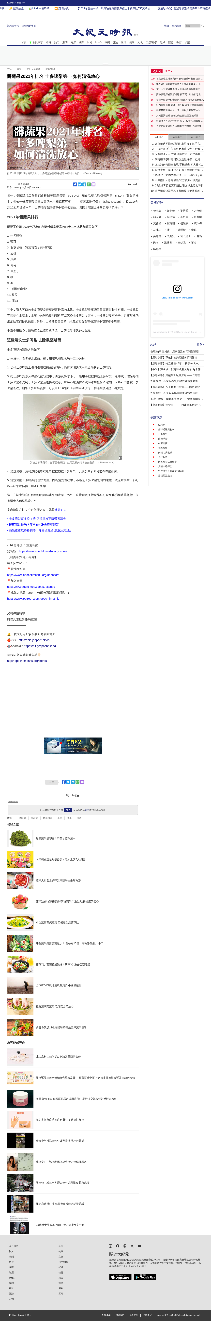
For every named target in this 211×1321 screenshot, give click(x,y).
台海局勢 (162, 434)
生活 (123, 42)
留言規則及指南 (13, 801)
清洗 (79, 818)
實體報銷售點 (29, 25)
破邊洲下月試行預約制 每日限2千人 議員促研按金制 (179, 120)
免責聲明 (133, 1315)
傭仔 (169, 229)
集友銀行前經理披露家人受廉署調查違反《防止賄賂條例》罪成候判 (179, 84)
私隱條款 (147, 1315)
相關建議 (106, 1315)
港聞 (65, 42)
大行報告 (162, 457)
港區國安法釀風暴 (167, 461)
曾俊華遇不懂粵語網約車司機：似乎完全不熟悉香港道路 (178, 144)
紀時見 (161, 425)
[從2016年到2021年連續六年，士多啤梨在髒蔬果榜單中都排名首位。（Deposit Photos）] (73, 126)
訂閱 (87, 810)
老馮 (199, 236)
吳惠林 (157, 236)
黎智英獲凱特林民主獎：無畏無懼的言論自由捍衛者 (179, 110)
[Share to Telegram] (84, 184)
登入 (68, 810)
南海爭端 (162, 438)
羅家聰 (198, 217)
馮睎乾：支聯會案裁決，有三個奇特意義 (178, 175)
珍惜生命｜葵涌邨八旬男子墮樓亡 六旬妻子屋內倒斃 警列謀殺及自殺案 (179, 170)
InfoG (98, 42)
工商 (61, 1293)
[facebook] (117, 1245)
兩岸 (73, 42)
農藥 (59, 818)
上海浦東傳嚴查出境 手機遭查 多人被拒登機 (179, 165)
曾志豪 (157, 210)
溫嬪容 (168, 242)
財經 (89, 42)
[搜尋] (202, 25)
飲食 (19, 69)
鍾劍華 (171, 210)
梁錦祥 (171, 217)
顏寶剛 (171, 223)
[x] (132, 1245)
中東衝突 (162, 443)
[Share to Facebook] (75, 184)
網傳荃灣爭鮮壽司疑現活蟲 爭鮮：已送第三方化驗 (179, 159)
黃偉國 (157, 223)
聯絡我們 (120, 1315)
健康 (132, 42)
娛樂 (187, 42)
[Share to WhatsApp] (89, 184)
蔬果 (69, 818)
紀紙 (162, 42)
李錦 (193, 229)
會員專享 (37, 42)
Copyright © (163, 1315)
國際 (81, 42)
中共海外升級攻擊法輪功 (171, 471)
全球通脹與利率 (166, 429)
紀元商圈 (176, 25)
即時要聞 (50, 69)
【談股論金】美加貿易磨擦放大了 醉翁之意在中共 (179, 149)
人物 (11, 1298)
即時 (48, 42)
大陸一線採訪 (165, 466)
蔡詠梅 (198, 223)
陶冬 (156, 242)
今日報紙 (13, 1246)
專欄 (107, 42)
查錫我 (182, 242)
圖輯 (61, 1288)
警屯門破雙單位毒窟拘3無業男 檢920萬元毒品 (180, 99)
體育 (170, 42)
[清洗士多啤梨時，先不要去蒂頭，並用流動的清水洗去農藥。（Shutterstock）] (72, 427)
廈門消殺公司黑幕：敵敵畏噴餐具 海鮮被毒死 (179, 191)
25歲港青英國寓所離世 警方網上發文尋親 (179, 185)
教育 (179, 42)
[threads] (124, 1245)
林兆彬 (157, 229)
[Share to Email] (93, 184)
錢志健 (157, 217)
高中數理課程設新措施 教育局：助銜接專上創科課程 (179, 94)
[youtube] (139, 1245)
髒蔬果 (34, 818)
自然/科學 (151, 42)
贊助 (166, 25)
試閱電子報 (13, 25)
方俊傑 (198, 210)
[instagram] (110, 1245)
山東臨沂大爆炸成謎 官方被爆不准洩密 (177, 180)
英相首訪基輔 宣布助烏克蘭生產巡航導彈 (177, 115)
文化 (140, 42)
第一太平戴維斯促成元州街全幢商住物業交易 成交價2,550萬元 (179, 89)
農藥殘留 (47, 818)
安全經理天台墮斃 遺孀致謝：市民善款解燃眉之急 (179, 154)
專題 (11, 1288)
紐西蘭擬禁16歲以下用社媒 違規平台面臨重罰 (179, 105)
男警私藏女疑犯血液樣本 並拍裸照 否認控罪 (178, 126)
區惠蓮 (157, 249)
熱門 (56, 42)
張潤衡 (182, 229)
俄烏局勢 (162, 448)
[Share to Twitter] (80, 184)
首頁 (23, 42)
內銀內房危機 (165, 452)
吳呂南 (184, 217)
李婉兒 (171, 236)
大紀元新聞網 (33, 69)
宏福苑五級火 (165, 475)
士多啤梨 (21, 818)
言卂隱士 (185, 236)
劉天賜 (184, 210)
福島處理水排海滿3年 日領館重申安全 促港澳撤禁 (179, 78)
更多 (193, 242)
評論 (115, 42)
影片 (11, 1251)
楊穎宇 (184, 223)
